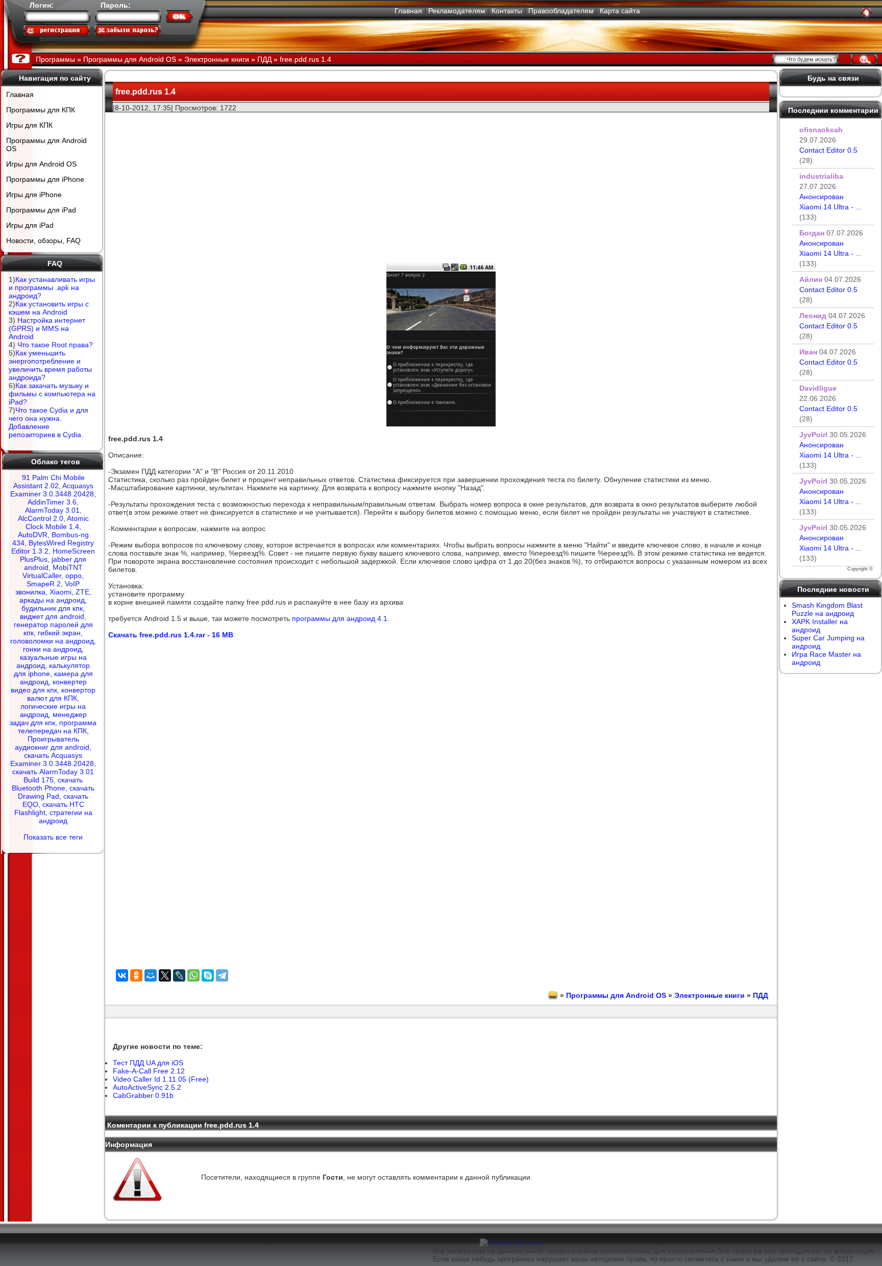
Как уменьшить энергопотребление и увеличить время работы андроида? (50, 365)
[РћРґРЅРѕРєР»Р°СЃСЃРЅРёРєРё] (136, 975)
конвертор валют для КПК (61, 694)
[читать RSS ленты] (866, 12)
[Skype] (208, 975)
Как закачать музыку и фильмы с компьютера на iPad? (52, 393)
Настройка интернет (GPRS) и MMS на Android (47, 328)
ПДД (760, 995)
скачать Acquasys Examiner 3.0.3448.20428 (52, 759)
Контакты (507, 11)
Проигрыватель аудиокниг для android (52, 743)
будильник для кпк (52, 608)
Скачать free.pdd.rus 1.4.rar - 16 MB (170, 635)
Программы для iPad (41, 210)
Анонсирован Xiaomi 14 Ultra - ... (830, 207)
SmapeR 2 (44, 584)
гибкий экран (59, 633)
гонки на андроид (52, 649)
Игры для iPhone (34, 194)
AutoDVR (32, 535)
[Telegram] (222, 975)
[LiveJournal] (179, 975)
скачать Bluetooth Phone (47, 784)
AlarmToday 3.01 (52, 510)
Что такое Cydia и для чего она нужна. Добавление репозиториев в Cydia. (48, 422)
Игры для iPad (30, 225)
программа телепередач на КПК (57, 727)
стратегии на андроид (65, 816)
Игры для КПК (29, 125)
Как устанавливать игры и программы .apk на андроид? (52, 287)
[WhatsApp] (193, 975)
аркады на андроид (52, 600)
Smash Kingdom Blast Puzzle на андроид (827, 609)
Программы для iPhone (45, 179)
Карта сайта (620, 11)
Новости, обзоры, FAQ (43, 240)
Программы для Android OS (46, 144)
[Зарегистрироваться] (56, 30)
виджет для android (52, 616)
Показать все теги (53, 837)
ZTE (82, 592)
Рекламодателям (456, 11)
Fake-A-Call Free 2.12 (149, 1071)
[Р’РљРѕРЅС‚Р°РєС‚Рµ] (122, 975)
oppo (73, 575)
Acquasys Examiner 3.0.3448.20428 (52, 490)
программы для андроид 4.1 (339, 618)
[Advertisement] (441, 184)
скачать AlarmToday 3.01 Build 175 (53, 776)
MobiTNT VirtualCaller (52, 571)
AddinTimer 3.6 (52, 502)
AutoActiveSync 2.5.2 (147, 1087)
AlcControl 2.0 (40, 518)
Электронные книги (709, 995)
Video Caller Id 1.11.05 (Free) (161, 1079)
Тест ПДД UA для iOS (148, 1063)
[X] (165, 975)
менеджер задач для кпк (48, 718)
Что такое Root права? (55, 345)
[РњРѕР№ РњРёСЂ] (150, 975)
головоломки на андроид (52, 641)
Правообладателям (561, 11)
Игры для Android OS (41, 164)
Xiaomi (60, 592)
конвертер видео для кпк (49, 686)
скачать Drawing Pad (56, 792)
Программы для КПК (40, 110)
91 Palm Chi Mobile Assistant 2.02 (49, 481)
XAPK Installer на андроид (820, 625)
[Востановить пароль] (127, 30)
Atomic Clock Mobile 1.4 (57, 522)
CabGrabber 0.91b (143, 1095)
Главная (408, 11)
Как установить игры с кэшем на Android (49, 308)
